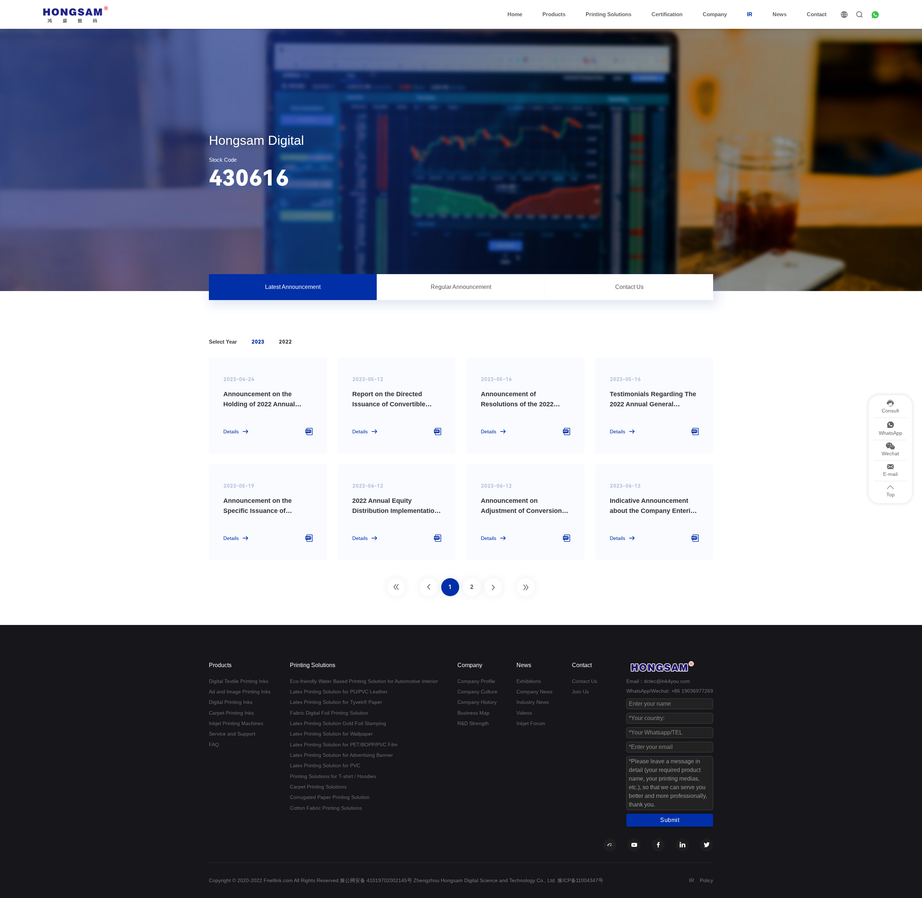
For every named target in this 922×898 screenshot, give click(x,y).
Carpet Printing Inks (231, 713)
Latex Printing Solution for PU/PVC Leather (339, 691)
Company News (534, 691)
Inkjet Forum (530, 723)
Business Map (473, 713)
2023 (257, 342)
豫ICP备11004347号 (580, 880)
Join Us (580, 691)
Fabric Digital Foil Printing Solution (329, 713)
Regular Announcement (461, 287)
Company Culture (477, 691)
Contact (817, 14)
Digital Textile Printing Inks (238, 681)
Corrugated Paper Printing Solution (330, 797)
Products (553, 14)
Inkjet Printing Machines (236, 723)
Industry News (532, 702)
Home (514, 14)
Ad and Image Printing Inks (239, 691)
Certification (667, 14)
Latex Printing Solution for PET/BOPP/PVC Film (344, 744)
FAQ (214, 744)
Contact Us (629, 287)
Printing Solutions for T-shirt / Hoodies (333, 776)
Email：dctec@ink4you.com (658, 681)
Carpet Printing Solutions (318, 787)
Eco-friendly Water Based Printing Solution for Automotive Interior (364, 681)
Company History (477, 702)
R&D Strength (473, 723)
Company (715, 14)
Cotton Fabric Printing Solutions (326, 808)
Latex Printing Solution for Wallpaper (331, 734)
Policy (706, 880)
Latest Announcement (293, 287)
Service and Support (232, 734)
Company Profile (476, 681)
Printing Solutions (608, 14)
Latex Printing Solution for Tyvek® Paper (336, 702)
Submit (669, 820)
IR (749, 14)
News (780, 14)
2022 (285, 342)
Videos (524, 713)
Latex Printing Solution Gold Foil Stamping (338, 723)
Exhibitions (528, 681)
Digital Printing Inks (230, 702)
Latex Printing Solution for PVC (325, 765)
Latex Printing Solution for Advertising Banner (341, 755)
